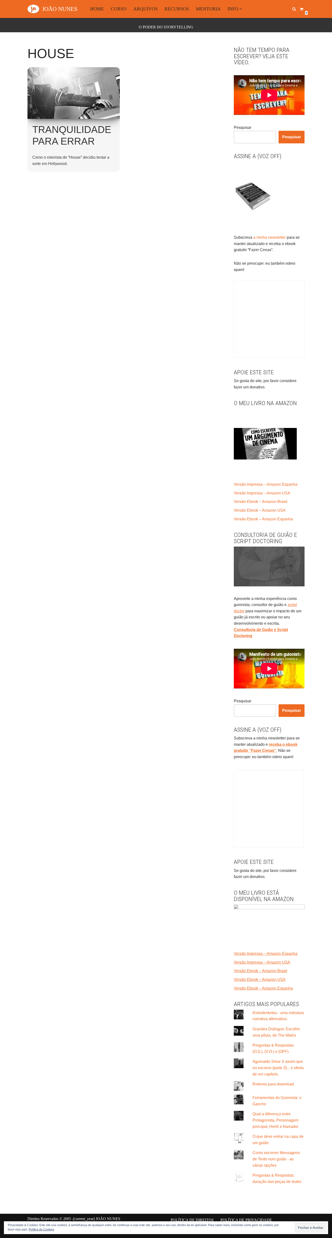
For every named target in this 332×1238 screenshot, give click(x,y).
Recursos (177, 8)
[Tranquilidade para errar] (73, 93)
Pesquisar (242, 127)
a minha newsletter (269, 237)
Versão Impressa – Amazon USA (262, 493)
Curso (119, 8)
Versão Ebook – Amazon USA (260, 510)
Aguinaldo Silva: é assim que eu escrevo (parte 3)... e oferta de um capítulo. (278, 1067)
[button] (241, 9)
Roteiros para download (273, 1084)
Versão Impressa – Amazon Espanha (265, 484)
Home (97, 8)
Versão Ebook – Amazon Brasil (260, 502)
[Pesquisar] (294, 9)
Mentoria (208, 8)
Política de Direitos (192, 1220)
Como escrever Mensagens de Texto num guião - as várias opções (276, 1159)
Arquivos (145, 8)
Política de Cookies (41, 1229)
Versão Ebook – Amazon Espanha (263, 519)
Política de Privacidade (246, 1220)
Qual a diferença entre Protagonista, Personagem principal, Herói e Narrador (275, 1120)
